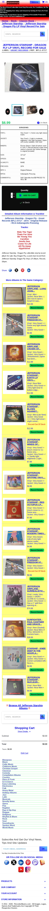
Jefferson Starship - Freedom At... (35, 317)
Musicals (6, 799)
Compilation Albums (11, 775)
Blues (5, 762)
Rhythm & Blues (9, 817)
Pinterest (22, 270)
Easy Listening (9, 784)
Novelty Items (8, 801)
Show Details (24, 731)
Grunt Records (19, 50)
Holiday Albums (9, 793)
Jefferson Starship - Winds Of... (33, 442)
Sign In (35, 2)
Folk (4, 788)
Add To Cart (27, 195)
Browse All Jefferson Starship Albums (26, 706)
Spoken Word (8, 825)
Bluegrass (7, 760)
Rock (4, 819)
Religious (6, 815)
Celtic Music (7, 764)
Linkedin (28, 270)
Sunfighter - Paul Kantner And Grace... (35, 622)
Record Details (37, 308)
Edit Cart (24, 753)
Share (10, 270)
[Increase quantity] (14, 194)
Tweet (16, 270)
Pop (4, 806)
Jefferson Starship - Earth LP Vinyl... (33, 376)
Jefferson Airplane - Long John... (36, 288)
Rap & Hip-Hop (9, 810)
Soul (4, 821)
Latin (4, 797)
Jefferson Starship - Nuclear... (33, 679)
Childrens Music (9, 766)
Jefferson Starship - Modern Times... (36, 531)
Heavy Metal (7, 790)
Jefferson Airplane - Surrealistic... (36, 588)
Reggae (5, 812)
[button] (42, 34)
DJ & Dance (7, 782)
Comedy (6, 773)
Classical (6, 771)
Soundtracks (8, 823)
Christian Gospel (9, 769)
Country (6, 777)
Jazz (4, 795)
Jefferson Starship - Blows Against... (33, 407)
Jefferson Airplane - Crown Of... (34, 346)
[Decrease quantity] (14, 196)
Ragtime (6, 808)
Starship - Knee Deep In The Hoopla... (36, 650)
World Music (8, 828)
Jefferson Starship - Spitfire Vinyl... (36, 475)
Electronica (7, 786)
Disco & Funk (8, 779)
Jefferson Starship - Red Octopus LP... (35, 502)
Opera (5, 804)
